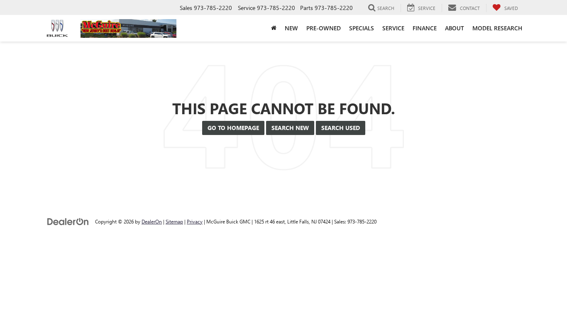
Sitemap (174, 221)
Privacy (195, 221)
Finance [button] (425, 28)
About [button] (454, 28)
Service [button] (393, 28)
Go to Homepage (233, 128)
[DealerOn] (68, 221)
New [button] (291, 28)
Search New (290, 128)
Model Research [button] (497, 28)
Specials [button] (361, 28)
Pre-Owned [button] (323, 28)
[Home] (274, 28)
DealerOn (152, 221)
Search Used (340, 128)
